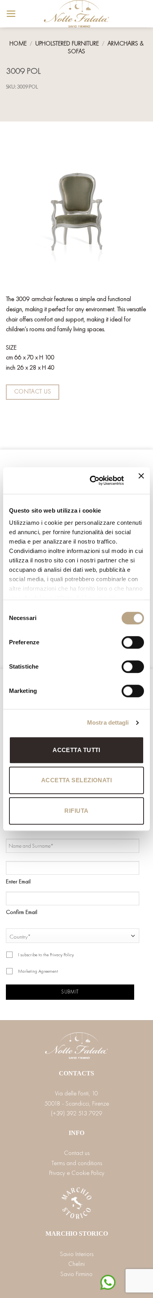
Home (18, 43)
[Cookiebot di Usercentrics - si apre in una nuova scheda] (93, 480)
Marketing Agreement (38, 971)
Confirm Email (21, 912)
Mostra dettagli (108, 722)
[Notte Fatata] (76, 13)
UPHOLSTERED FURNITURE (67, 43)
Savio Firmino (76, 1274)
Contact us (76, 1153)
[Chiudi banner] (141, 480)
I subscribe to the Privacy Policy (46, 955)
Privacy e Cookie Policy (76, 1173)
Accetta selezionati (76, 780)
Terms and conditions (76, 1163)
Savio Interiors (76, 1254)
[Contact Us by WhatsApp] (108, 1281)
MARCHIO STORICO (77, 1233)
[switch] (133, 642)
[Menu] (11, 14)
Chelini (76, 1264)
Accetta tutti (76, 750)
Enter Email (18, 881)
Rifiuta (76, 810)
